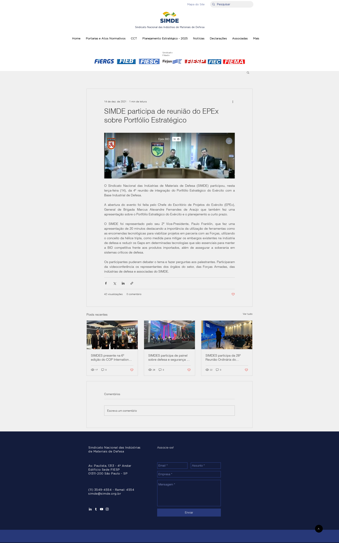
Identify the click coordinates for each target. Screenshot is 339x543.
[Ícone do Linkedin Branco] (90, 509)
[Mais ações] (233, 101)
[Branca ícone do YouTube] (101, 509)
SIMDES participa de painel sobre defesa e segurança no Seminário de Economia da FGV (169, 357)
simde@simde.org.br (104, 493)
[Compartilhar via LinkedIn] (123, 283)
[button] (196, 4)
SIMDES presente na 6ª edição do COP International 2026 (111, 357)
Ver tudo (247, 313)
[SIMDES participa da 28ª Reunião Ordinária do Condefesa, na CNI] (226, 335)
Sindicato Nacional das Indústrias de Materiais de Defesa (169, 27)
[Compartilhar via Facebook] (106, 283)
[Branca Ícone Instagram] (107, 509)
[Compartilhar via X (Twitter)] (114, 283)
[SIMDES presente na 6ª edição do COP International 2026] (112, 335)
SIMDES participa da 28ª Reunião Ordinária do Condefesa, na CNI (223, 357)
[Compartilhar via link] (131, 283)
